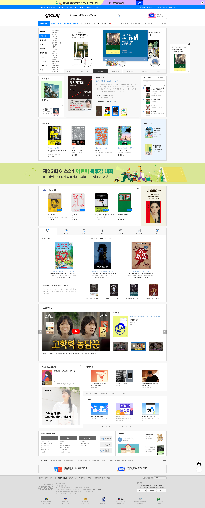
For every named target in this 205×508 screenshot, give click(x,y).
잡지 (56, 45)
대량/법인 (164, 23)
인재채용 (47, 478)
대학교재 (54, 59)
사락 (88, 23)
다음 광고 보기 (166, 18)
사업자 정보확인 (96, 489)
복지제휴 (102, 478)
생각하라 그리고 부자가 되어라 (154, 298)
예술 (53, 34)
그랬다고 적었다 (123, 215)
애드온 (43, 452)
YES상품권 (83, 445)
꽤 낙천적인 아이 (135, 320)
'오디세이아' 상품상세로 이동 (154, 95)
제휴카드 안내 (45, 450)
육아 (56, 53)
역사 (56, 32)
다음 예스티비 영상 (165, 332)
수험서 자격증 (55, 65)
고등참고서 (55, 71)
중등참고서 (55, 69)
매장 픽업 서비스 (65, 445)
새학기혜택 (124, 23)
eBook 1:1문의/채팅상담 (157, 487)
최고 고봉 (98, 150)
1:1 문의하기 (141, 490)
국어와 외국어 (55, 61)
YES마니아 (83, 441)
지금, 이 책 (45, 123)
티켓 (41, 70)
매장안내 (75, 23)
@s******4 (124, 426)
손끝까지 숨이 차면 (124, 150)
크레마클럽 (43, 53)
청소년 (53, 51)
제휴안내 (96, 478)
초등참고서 (55, 67)
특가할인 (150, 23)
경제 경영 (54, 38)
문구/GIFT (43, 66)
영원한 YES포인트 (46, 441)
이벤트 (64, 23)
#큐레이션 (104, 393)
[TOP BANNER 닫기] (202, 2)
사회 (53, 36)
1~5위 (144, 85)
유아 (53, 49)
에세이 (58, 30)
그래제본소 (45, 79)
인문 (53, 32)
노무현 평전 (52, 215)
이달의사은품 (142, 23)
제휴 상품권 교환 (84, 443)
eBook (42, 48)
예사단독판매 (133, 23)
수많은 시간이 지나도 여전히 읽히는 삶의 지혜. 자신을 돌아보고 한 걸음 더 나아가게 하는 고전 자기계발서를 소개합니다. (60, 291)
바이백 (69, 23)
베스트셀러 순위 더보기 (163, 85)
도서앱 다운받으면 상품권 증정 (122, 460)
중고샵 (42, 44)
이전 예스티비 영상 (40, 332)
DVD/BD (43, 61)
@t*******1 (100, 426)
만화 (53, 43)
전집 (56, 49)
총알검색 (62, 443)
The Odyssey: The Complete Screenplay (102, 273)
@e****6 (107, 426)
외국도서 (43, 40)
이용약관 (53, 478)
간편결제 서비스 (65, 452)
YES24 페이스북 (146, 478)
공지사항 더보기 (164, 460)
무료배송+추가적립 (46, 443)
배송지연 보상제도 (106, 450)
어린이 (53, 47)
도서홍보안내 (82, 478)
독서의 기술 (75, 215)
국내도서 (43, 36)
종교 (56, 34)
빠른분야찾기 (44, 23)
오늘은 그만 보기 (109, 59)
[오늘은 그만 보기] (188, 44)
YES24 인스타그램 (152, 478)
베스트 (53, 23)
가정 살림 (54, 55)
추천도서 (157, 23)
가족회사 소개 (160, 477)
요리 (53, 53)
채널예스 (89, 367)
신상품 (59, 23)
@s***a (131, 426)
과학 (56, 36)
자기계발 (54, 40)
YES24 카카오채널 (144, 478)
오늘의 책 (99, 77)
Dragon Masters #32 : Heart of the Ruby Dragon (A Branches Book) (72, 273)
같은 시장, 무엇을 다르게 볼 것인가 (109, 81)
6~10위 (149, 85)
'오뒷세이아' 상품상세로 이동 (154, 107)
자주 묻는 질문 (151, 490)
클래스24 (100, 23)
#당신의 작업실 (114, 393)
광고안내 (89, 478)
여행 (53, 45)
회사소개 (40, 478)
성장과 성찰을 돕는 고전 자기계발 (55, 285)
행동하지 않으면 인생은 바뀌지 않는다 (116, 298)
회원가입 (143, 7)
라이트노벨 (58, 43)
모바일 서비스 (64, 450)
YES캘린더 (106, 438)
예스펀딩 (93, 23)
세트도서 (111, 238)
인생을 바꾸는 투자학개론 (104, 95)
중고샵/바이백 (45, 447)
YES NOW (43, 31)
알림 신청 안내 (64, 447)
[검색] (119, 15)
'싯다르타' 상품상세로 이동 (154, 113)
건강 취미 (54, 57)
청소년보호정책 (73, 478)
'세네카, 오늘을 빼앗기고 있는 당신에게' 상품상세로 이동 (154, 90)
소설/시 (54, 30)
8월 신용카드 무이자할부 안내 (62, 460)
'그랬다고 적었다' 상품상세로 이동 (154, 101)
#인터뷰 (96, 393)
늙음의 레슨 (44, 100)
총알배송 (62, 441)
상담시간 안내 (161, 490)
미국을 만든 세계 (76, 150)
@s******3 (115, 426)
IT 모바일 (54, 63)
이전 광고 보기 (164, 18)
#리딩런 (123, 393)
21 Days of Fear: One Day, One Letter (141, 273)
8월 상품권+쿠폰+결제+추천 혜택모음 (92, 460)
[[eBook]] (55, 202)
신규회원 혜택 (45, 445)
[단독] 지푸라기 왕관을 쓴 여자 (104, 215)
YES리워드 (106, 444)
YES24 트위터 (149, 478)
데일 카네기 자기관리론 (133, 298)
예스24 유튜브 (47, 308)
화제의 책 (49, 190)
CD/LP (42, 57)
